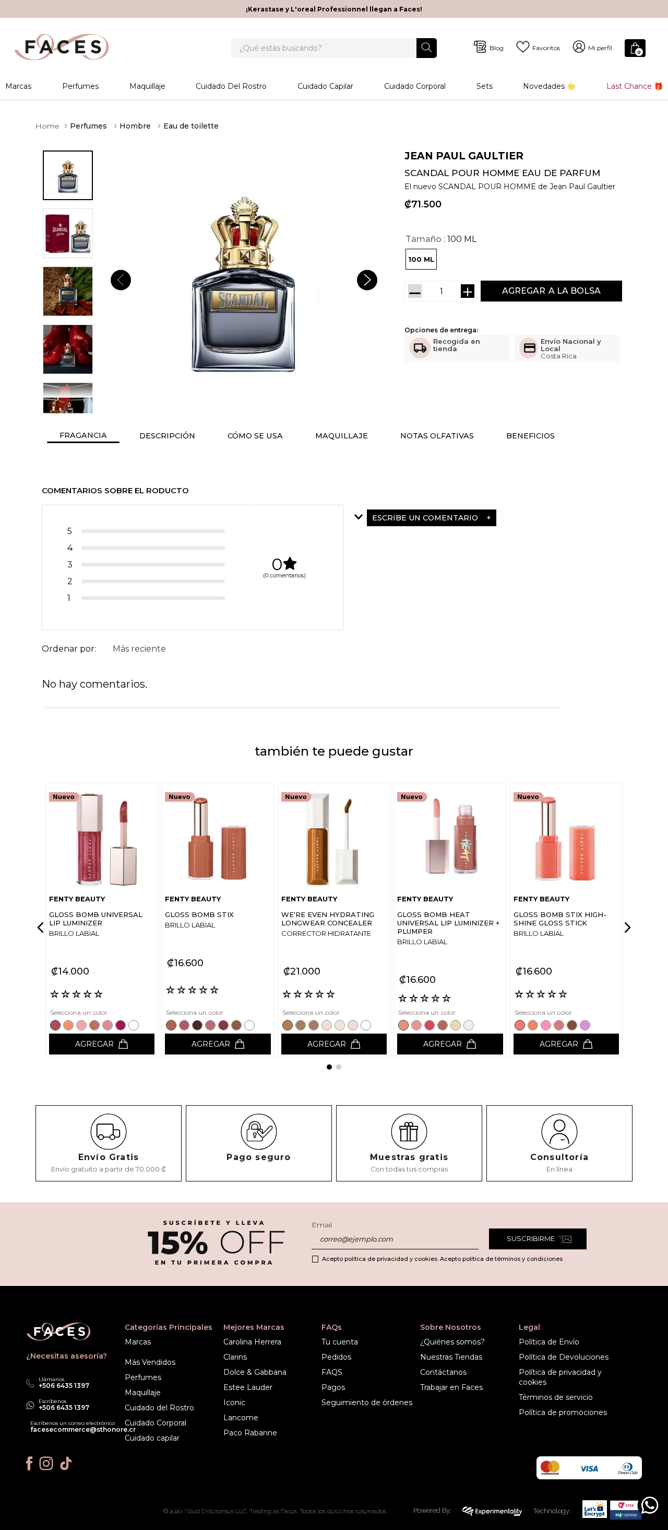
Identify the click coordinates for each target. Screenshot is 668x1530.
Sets (484, 86)
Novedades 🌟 (549, 86)
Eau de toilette (191, 126)
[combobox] (334, 48)
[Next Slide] (626, 927)
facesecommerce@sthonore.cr (83, 1429)
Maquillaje (147, 86)
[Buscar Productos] (426, 47)
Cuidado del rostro (231, 86)
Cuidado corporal (415, 86)
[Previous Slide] (42, 927)
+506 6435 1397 (64, 1407)
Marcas (18, 86)
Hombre (135, 126)
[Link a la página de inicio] (47, 126)
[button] (421, 259)
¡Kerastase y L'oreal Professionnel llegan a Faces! (334, 9)
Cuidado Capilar (325, 86)
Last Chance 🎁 (634, 86)
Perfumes (80, 86)
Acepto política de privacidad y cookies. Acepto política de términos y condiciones (442, 1258)
